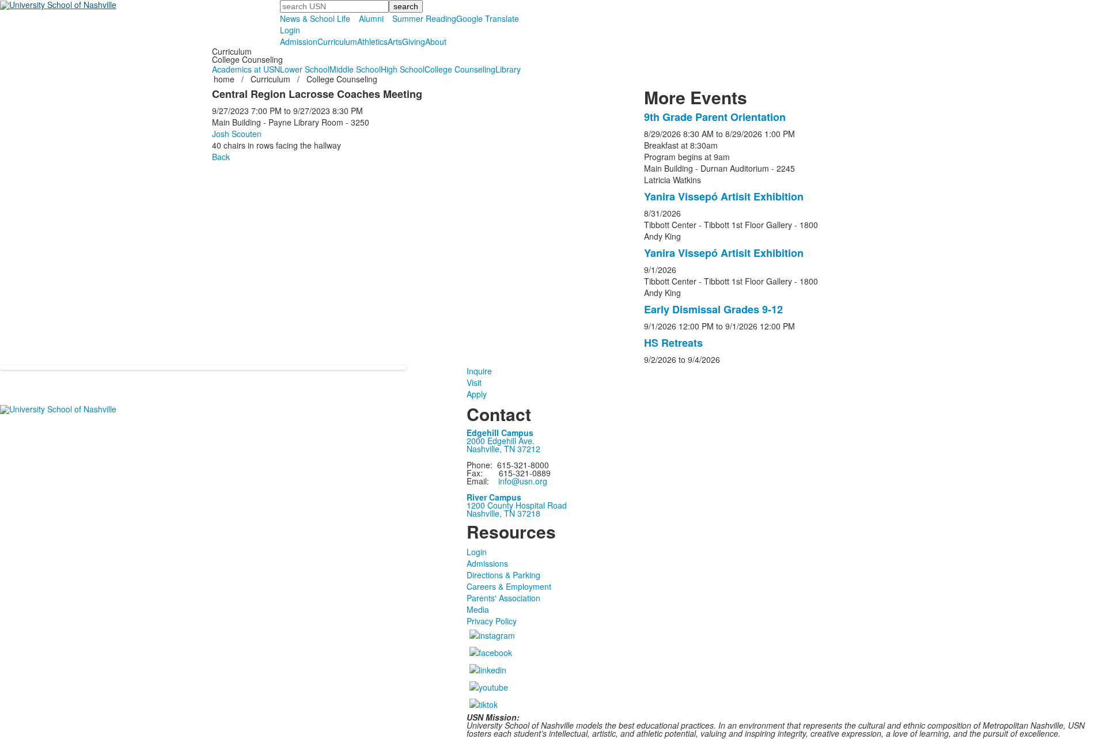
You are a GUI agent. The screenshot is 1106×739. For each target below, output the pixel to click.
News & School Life (315, 18)
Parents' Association (503, 598)
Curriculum (337, 41)
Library (508, 69)
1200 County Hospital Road (517, 505)
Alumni (371, 18)
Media (478, 609)
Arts (395, 41)
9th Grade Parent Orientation (715, 116)
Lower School (304, 69)
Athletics (372, 41)
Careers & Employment (509, 586)
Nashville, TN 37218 (503, 513)
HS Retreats (673, 342)
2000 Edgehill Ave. (501, 440)
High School (403, 69)
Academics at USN (246, 69)
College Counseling (460, 69)
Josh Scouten (237, 133)
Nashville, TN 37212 (503, 448)
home (225, 79)
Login (290, 30)
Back (221, 156)
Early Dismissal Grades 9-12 (713, 309)
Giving (413, 41)
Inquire (479, 371)
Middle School (355, 69)
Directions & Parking (503, 575)
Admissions (487, 563)
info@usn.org (522, 481)
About (435, 41)
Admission (298, 41)
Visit (474, 382)
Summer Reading (424, 18)
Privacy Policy (492, 621)
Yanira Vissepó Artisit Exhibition (724, 196)
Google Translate (487, 18)
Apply (477, 394)
